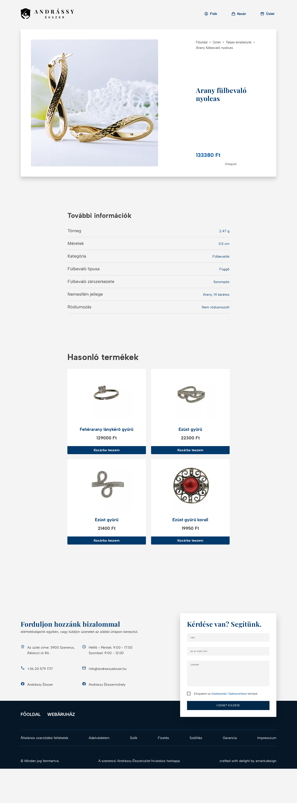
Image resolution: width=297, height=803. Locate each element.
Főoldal (201, 42)
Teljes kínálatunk (238, 42)
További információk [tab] (99, 215)
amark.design (266, 761)
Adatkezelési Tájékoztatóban (229, 693)
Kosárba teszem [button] (106, 450)
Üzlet (217, 42)
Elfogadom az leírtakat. (226, 693)
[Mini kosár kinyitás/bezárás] (238, 14)
